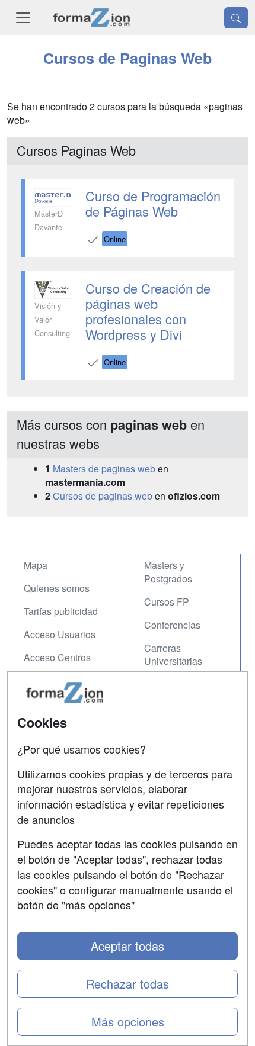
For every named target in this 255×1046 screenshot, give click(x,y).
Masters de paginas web (104, 468)
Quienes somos (57, 588)
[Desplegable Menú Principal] (23, 17)
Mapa (35, 565)
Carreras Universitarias (173, 654)
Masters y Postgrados (168, 571)
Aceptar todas (127, 945)
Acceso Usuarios (59, 634)
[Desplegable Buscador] (236, 17)
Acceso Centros (57, 657)
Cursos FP (166, 602)
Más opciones (127, 1021)
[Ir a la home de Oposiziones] (91, 17)
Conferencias (172, 625)
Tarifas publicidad (61, 611)
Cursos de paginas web (102, 496)
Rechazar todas (127, 983)
